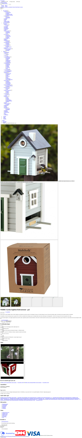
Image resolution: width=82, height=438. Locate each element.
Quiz (3, 417)
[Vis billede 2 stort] (66, 181)
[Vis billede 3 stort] (8, 182)
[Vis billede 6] (58, 302)
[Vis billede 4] (37, 302)
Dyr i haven (4, 121)
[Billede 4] (3, 307)
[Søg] (10, 4)
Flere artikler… (4, 416)
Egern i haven (4, 415)
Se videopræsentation (4, 320)
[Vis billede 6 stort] (29, 268)
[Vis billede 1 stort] (29, 153)
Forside (3, 120)
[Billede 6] (5, 307)
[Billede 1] (0, 307)
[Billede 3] (2, 307)
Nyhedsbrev (4, 408)
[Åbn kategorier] (1, 3)
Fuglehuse (4, 122)
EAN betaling (4, 405)
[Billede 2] (1, 307)
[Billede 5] (4, 307)
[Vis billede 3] (26, 302)
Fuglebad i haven (4, 414)
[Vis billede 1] (5, 302)
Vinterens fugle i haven (5, 412)
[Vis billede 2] (16, 302)
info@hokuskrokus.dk (5, 421)
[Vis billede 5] (47, 302)
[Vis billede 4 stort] (25, 182)
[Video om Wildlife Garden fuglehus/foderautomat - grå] (12, 353)
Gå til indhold (2, 0)
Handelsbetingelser (5, 404)
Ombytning (4, 407)
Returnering (4, 406)
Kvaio (5, 437)
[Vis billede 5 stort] (29, 211)
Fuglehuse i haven (5, 413)
